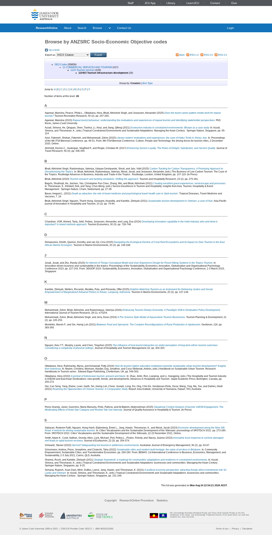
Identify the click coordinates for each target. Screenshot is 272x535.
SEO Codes (61, 64)
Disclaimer (247, 528)
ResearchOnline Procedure (136, 500)
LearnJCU (192, 3)
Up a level (54, 50)
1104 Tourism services (82, 70)
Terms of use (222, 528)
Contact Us (124, 27)
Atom (182, 55)
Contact (215, 3)
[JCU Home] (45, 14)
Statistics (162, 500)
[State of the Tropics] (100, 516)
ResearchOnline (47, 27)
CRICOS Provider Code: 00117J (76, 528)
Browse (97, 27)
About (67, 27)
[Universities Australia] (71, 516)
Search (81, 27)
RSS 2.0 (208, 55)
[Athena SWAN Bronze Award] (26, 516)
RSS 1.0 (194, 55)
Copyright (111, 500)
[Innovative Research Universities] (46, 516)
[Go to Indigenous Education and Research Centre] (154, 516)
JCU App (150, 3)
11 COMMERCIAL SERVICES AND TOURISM (87, 67)
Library (170, 3)
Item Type (147, 83)
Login (230, 27)
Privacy (235, 528)
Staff (130, 3)
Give (234, 3)
